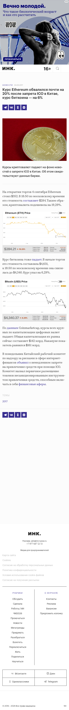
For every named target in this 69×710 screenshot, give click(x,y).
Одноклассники (20, 682)
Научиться (17, 661)
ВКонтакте (20, 674)
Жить (17, 652)
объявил (23, 363)
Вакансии (51, 609)
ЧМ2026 (17, 613)
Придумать (18, 633)
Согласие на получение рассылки (20, 580)
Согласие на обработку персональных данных (27, 565)
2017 (5, 401)
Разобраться (18, 637)
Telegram (52, 682)
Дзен (52, 674)
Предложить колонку (51, 613)
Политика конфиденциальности (19, 570)
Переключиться (17, 647)
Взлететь (17, 642)
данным (12, 328)
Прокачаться (18, 618)
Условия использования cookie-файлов (23, 575)
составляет (31, 201)
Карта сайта (9, 555)
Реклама (51, 604)
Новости (7, 85)
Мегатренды (17, 628)
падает (37, 260)
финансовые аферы (32, 384)
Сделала (17, 604)
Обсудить (17, 599)
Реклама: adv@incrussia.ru (34, 541)
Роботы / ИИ (17, 609)
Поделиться (17, 657)
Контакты (51, 599)
